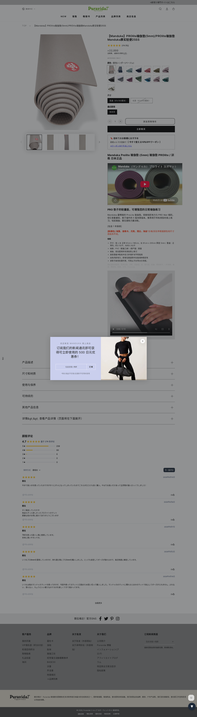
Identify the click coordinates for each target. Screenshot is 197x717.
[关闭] (143, 341)
